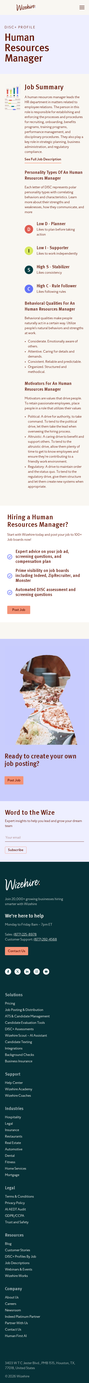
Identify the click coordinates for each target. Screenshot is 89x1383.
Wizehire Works (16, 1276)
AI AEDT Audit (15, 1209)
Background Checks (19, 1055)
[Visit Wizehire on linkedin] (27, 971)
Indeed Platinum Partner (22, 1316)
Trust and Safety (17, 1222)
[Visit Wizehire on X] (17, 971)
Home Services (15, 1168)
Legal (9, 1123)
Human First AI (16, 1336)
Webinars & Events (18, 1269)
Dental (10, 1155)
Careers (10, 1304)
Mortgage (12, 1175)
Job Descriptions (17, 1263)
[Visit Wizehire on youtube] (46, 971)
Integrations (14, 1048)
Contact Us (13, 1329)
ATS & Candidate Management (27, 1016)
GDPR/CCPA (14, 1216)
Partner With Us (16, 1323)
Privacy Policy (15, 1203)
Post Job (18, 610)
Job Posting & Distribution (24, 1010)
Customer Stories (17, 1250)
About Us (12, 1297)
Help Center (14, 1083)
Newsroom (13, 1310)
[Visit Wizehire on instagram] (37, 971)
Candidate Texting (18, 1042)
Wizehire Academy (18, 1089)
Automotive (13, 1149)
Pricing (10, 1003)
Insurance (12, 1130)
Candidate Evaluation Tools (25, 1022)
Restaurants (13, 1136)
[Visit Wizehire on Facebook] (8, 971)
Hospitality (13, 1117)
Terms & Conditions (19, 1196)
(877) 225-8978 (25, 934)
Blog (8, 1244)
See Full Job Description (43, 159)
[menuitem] (44, 1003)
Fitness (10, 1162)
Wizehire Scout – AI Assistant (26, 1035)
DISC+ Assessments (19, 1029)
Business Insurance (18, 1061)
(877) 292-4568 (45, 939)
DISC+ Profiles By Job (20, 1256)
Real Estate (13, 1143)
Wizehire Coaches (18, 1095)
